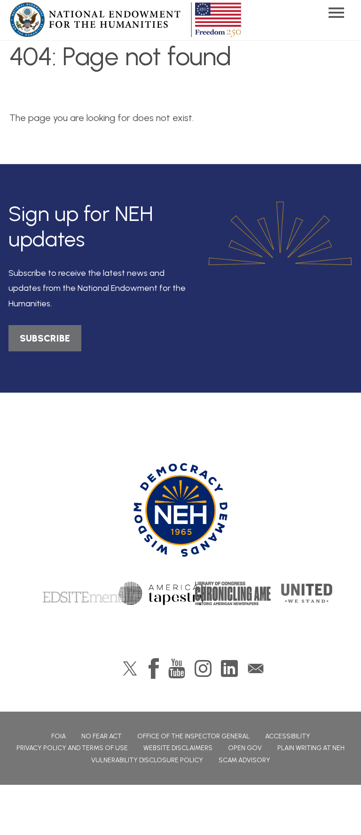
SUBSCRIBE (45, 338)
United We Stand (305, 593)
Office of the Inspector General (193, 736)
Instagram (203, 668)
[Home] (180, 510)
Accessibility (287, 736)
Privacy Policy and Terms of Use (72, 748)
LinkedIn (229, 668)
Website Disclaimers (177, 748)
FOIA (58, 736)
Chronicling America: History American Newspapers (243, 593)
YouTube (176, 668)
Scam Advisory (244, 760)
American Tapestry (162, 593)
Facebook (154, 668)
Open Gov (245, 748)
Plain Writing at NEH (311, 748)
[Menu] (336, 13)
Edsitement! (83, 593)
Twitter (130, 668)
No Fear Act (101, 736)
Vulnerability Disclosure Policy (147, 760)
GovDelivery (255, 668)
